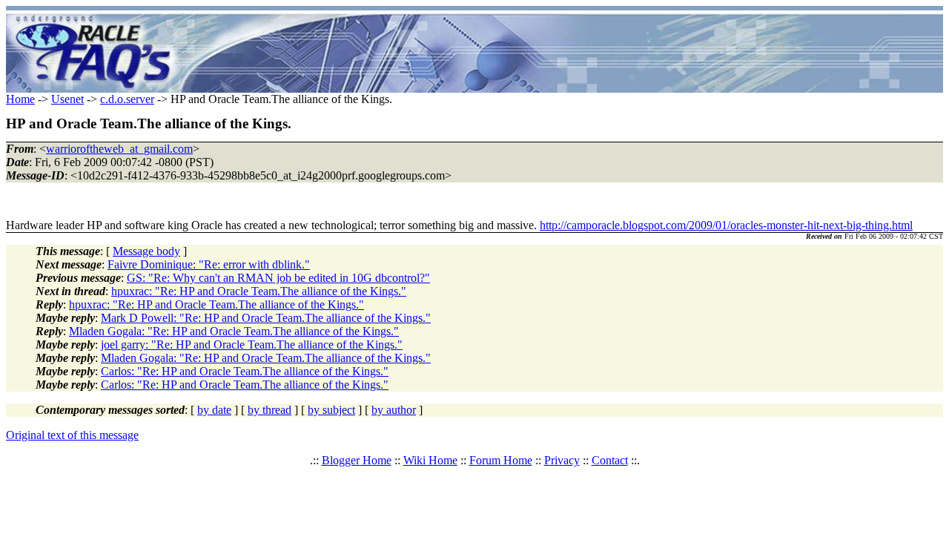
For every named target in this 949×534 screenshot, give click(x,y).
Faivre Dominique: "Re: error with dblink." (209, 264)
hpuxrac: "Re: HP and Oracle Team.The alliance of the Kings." (258, 291)
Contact (610, 460)
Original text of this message (72, 435)
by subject (331, 409)
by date (214, 409)
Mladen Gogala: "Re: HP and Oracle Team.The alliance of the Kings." (234, 331)
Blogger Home (356, 460)
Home (20, 99)
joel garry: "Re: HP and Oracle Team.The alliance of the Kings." (252, 344)
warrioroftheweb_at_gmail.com (119, 148)
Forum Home (500, 460)
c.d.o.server (127, 99)
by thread (269, 409)
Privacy (562, 460)
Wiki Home (430, 460)
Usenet (67, 99)
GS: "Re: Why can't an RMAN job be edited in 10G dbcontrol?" (278, 277)
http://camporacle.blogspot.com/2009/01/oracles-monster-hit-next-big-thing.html (726, 225)
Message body (146, 251)
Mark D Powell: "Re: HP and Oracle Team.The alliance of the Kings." (266, 318)
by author (393, 409)
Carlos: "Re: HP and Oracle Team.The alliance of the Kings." (244, 371)
